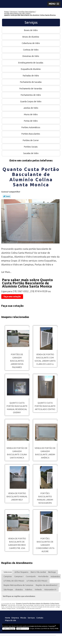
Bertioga (52, 572)
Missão (23, 618)
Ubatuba (19, 589)
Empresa (15, 618)
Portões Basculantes (30, 134)
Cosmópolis (31, 576)
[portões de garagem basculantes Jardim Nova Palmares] (17, 338)
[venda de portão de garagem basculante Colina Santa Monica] (17, 432)
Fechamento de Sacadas (31, 82)
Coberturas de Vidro (31, 43)
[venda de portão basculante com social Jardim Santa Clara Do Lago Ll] (45, 338)
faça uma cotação (12, 296)
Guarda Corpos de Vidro (30, 101)
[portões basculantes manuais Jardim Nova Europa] (45, 477)
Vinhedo (38, 589)
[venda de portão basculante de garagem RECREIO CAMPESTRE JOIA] (17, 523)
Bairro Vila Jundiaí (38, 572)
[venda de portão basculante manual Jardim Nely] (17, 477)
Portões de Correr (31, 140)
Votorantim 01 (50, 589)
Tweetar (7, 196)
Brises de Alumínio (30, 37)
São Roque (8, 589)
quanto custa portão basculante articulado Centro (45, 406)
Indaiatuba (55, 576)
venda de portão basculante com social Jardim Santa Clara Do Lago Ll (45, 359)
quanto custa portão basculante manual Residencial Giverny (17, 408)
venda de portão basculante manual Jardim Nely (17, 496)
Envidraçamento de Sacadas (30, 63)
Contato (39, 618)
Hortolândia (43, 576)
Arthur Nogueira (21, 572)
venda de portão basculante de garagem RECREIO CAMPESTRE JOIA (17, 543)
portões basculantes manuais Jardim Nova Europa (45, 498)
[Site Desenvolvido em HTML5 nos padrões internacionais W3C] (22, 628)
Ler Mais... (6, 272)
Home (7, 618)
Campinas (8, 576)
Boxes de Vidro (31, 30)
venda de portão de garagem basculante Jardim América (45, 453)
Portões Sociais (31, 147)
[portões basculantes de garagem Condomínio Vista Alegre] (45, 523)
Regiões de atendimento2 (46, 585)
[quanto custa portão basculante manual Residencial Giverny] (17, 387)
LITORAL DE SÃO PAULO (14, 581)
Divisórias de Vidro (30, 56)
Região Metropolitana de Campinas (18, 585)
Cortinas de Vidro (30, 50)
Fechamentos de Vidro (31, 95)
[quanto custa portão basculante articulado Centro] (45, 387)
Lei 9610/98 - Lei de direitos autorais (28, 608)
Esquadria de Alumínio (31, 69)
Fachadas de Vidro (31, 75)
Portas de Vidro (31, 121)
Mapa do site (10, 620)
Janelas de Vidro (30, 108)
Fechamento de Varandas (30, 88)
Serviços (31, 22)
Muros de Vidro (31, 114)
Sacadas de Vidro (30, 153)
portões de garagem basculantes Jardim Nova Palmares (17, 360)
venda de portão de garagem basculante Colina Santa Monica (16, 453)
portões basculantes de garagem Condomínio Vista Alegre (45, 545)
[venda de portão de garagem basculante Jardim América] (45, 432)
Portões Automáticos (30, 127)
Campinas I (18, 576)
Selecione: (8, 572)
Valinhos (28, 589)
